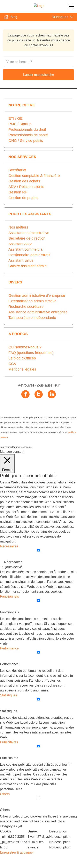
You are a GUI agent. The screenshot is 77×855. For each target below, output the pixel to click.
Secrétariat (17, 170)
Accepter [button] (27, 447)
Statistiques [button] (8, 695)
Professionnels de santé (28, 135)
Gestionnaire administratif (29, 255)
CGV (12, 364)
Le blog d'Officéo (22, 358)
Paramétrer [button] (17, 447)
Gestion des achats (24, 181)
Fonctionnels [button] (9, 596)
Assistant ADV (20, 244)
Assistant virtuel (21, 260)
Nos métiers (18, 227)
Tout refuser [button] (6, 447)
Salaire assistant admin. (28, 266)
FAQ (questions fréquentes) (31, 353)
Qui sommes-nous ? (24, 347)
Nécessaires (13, 562)
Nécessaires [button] (9, 546)
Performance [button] (9, 648)
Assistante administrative (28, 233)
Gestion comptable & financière (34, 176)
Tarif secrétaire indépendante (32, 318)
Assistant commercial (25, 249)
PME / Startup (19, 124)
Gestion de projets (23, 198)
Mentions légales (22, 369)
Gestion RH (18, 192)
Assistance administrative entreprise (38, 312)
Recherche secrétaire (26, 307)
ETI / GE (15, 118)
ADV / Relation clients (26, 187)
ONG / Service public (25, 141)
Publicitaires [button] (9, 742)
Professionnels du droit (27, 129)
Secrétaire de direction (26, 238)
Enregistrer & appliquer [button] (17, 852)
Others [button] (5, 794)
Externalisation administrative (32, 301)
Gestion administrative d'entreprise (36, 295)
